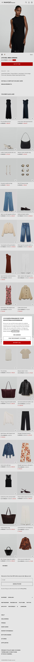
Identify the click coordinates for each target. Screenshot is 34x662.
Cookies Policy (15, 331)
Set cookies (17, 334)
